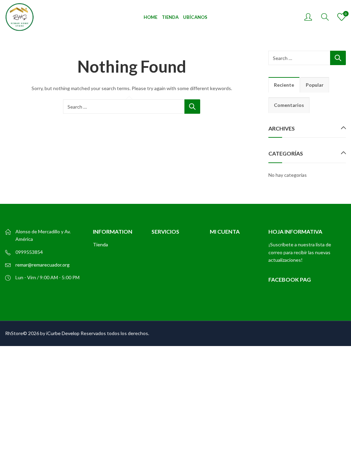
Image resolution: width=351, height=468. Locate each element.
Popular (315, 85)
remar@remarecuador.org (42, 265)
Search (192, 106)
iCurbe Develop (63, 333)
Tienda (100, 244)
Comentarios (289, 105)
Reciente (284, 85)
